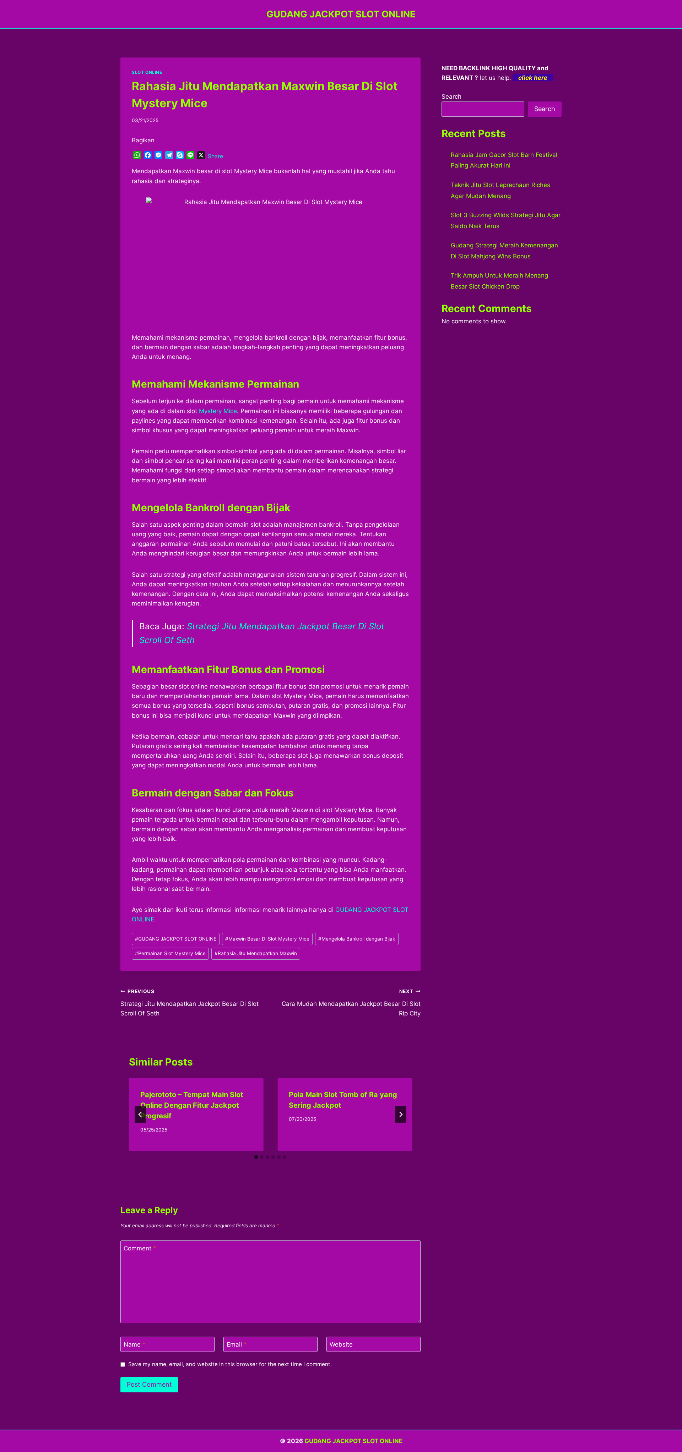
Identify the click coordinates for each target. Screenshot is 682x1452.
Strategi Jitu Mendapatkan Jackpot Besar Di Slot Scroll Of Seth (189, 1002)
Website (341, 1344)
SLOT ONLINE (147, 72)
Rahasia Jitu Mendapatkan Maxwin (256, 953)
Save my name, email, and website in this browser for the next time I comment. (230, 1364)
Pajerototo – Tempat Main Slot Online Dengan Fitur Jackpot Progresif (191, 1105)
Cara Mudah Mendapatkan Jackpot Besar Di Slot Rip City (351, 1002)
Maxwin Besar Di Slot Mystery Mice (267, 939)
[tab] (256, 1157)
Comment (140, 1248)
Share (215, 156)
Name (135, 1344)
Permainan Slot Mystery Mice (170, 953)
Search (451, 96)
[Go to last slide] (140, 1114)
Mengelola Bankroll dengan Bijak (356, 939)
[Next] (400, 1114)
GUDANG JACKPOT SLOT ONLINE (175, 939)
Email (237, 1344)
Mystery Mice (218, 411)
